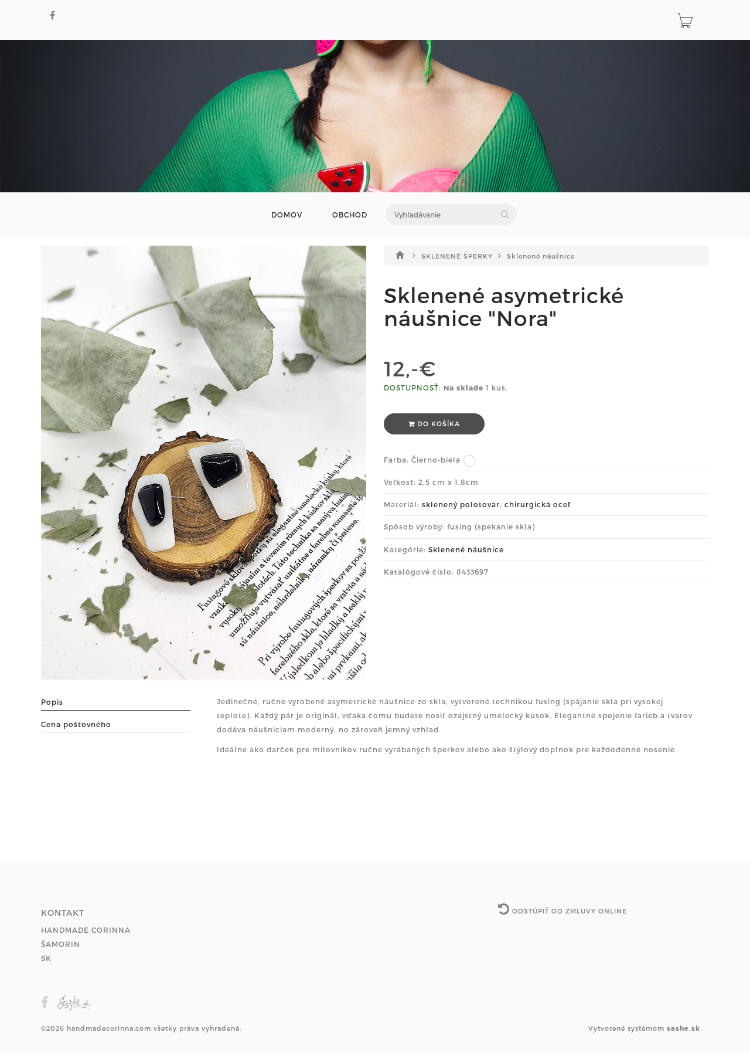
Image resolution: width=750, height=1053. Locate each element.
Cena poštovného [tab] (76, 724)
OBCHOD (349, 215)
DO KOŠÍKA (437, 423)
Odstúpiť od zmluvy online (568, 911)
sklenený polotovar (461, 504)
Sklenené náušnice (541, 256)
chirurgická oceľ (537, 504)
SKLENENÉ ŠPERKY (458, 256)
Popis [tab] (52, 702)
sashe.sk (683, 1028)
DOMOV (286, 215)
